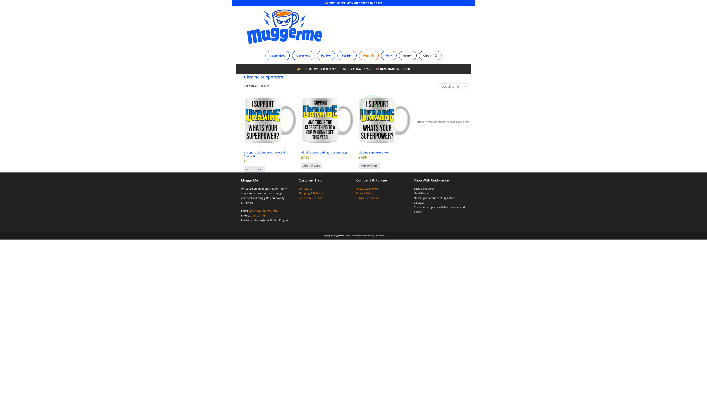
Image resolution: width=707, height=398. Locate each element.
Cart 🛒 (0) (430, 55)
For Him (347, 55)
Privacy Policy (364, 193)
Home (420, 121)
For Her (326, 55)
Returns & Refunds (310, 198)
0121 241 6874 (259, 215)
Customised (277, 55)
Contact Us (305, 188)
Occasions (303, 55)
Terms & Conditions (368, 198)
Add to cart (254, 169)
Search (407, 55)
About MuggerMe (367, 188)
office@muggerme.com (263, 211)
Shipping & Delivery (311, 193)
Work (388, 55)
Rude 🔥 (368, 55)
